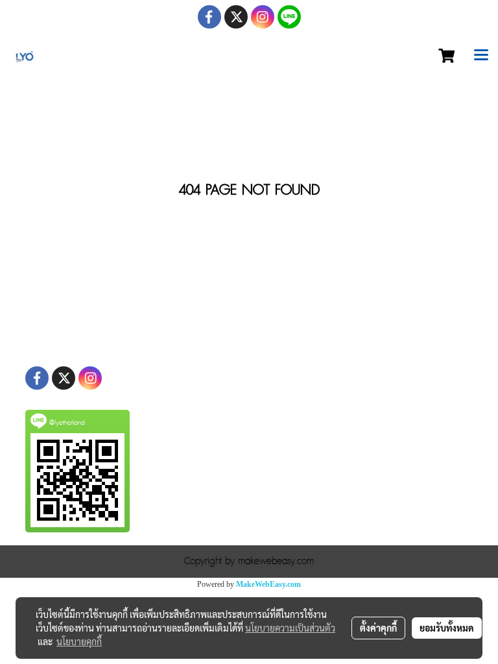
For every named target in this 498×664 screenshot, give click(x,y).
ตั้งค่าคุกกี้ (378, 628)
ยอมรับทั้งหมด (447, 628)
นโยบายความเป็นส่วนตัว (290, 628)
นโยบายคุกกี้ (79, 641)
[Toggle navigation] (481, 56)
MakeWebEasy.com (268, 584)
